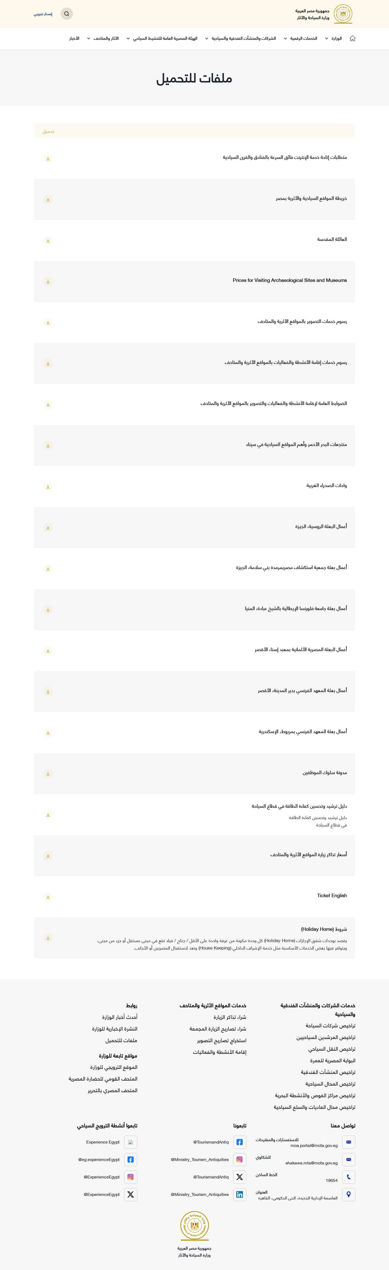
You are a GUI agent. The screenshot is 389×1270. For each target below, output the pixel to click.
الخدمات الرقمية (304, 38)
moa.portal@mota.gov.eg (314, 1145)
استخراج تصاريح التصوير (221, 1040)
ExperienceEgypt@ (102, 1176)
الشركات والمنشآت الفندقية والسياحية (244, 38)
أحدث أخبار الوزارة (119, 1016)
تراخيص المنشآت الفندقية (328, 1071)
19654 (332, 1180)
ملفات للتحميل (121, 1040)
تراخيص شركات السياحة (330, 1025)
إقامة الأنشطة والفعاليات (219, 1051)
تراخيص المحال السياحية (330, 1083)
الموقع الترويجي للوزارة (114, 1066)
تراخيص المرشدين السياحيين (326, 1036)
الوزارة (337, 38)
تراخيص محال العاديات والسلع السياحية (314, 1106)
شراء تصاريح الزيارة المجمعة (218, 1028)
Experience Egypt (103, 1141)
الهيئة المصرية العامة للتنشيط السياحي (165, 38)
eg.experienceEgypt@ (99, 1159)
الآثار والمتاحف (106, 38)
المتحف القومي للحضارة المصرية (103, 1078)
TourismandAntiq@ (211, 1141)
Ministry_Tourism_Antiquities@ (200, 1159)
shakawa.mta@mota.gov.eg (312, 1162)
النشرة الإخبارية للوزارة (114, 1028)
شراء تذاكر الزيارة (230, 1016)
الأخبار (74, 38)
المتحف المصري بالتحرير (112, 1090)
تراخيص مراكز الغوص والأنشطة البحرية (315, 1095)
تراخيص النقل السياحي (332, 1048)
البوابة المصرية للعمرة (332, 1060)
